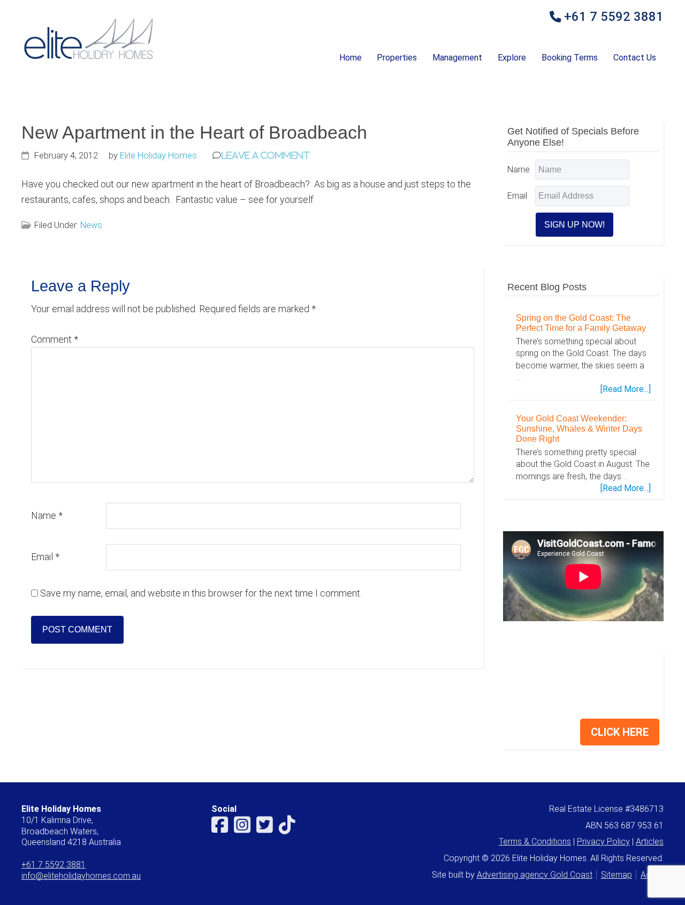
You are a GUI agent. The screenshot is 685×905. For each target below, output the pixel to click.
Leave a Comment (265, 155)
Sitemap (616, 875)
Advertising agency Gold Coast (534, 875)
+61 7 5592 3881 (614, 17)
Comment (54, 339)
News (91, 225)
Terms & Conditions (535, 841)
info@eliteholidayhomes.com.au (81, 876)
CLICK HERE (620, 732)
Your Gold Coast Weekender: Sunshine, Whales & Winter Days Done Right (579, 428)
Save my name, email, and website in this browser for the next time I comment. (201, 593)
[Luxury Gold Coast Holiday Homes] (88, 58)
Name (47, 515)
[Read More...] (625, 389)
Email (45, 556)
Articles (650, 841)
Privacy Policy (603, 841)
